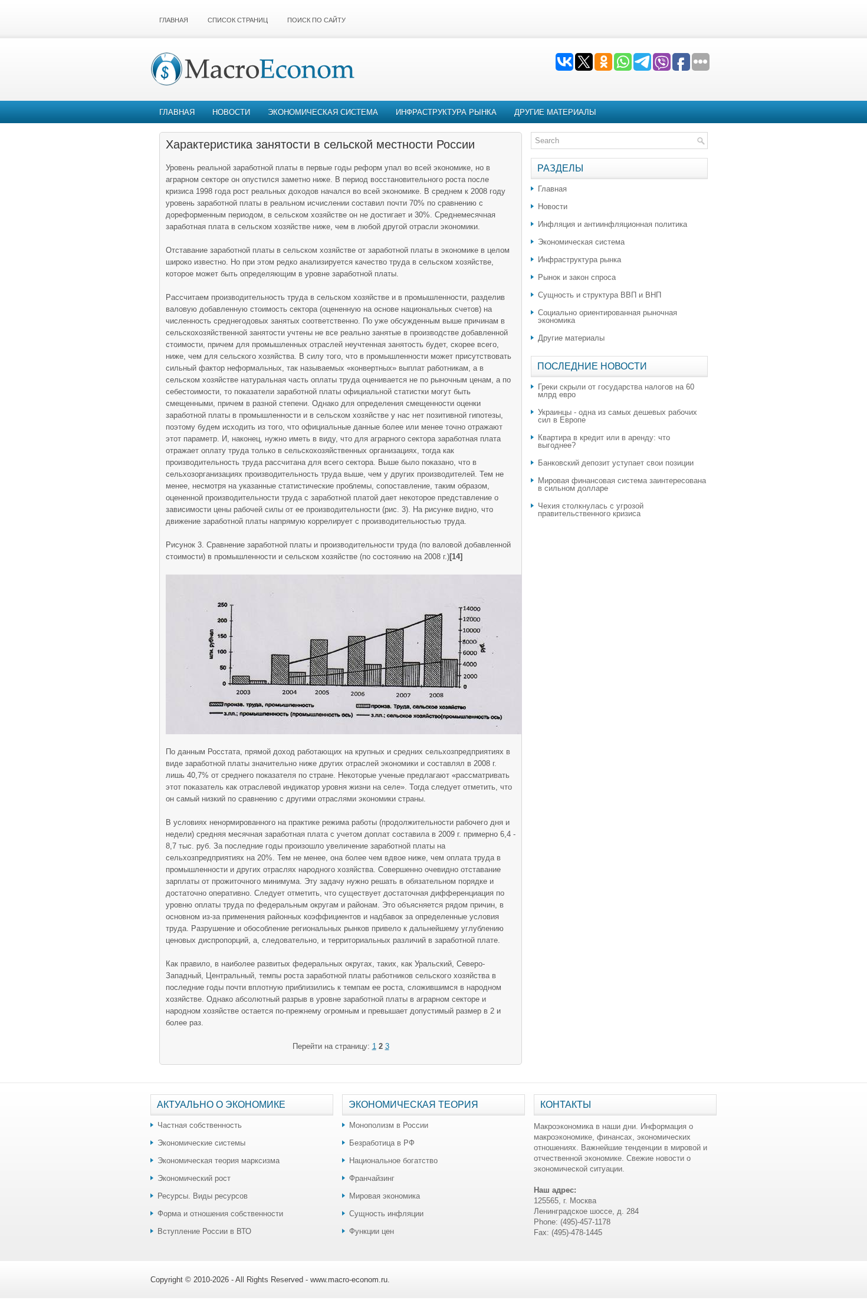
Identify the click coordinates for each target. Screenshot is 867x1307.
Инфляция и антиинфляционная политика (612, 224)
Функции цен (371, 1231)
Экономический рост (194, 1178)
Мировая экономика (384, 1196)
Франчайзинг (372, 1178)
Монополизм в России (388, 1125)
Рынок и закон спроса (577, 277)
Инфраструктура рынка (446, 112)
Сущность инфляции (386, 1213)
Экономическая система (323, 112)
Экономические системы (201, 1142)
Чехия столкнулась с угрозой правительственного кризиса (590, 509)
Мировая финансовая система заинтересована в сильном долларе (622, 484)
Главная (173, 20)
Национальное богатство (393, 1160)
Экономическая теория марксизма (218, 1160)
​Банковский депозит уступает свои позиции (616, 462)
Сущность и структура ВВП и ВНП (599, 295)
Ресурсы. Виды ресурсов (202, 1196)
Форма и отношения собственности (220, 1213)
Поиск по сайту (316, 20)
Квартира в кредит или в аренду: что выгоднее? (604, 441)
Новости (231, 112)
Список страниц (238, 20)
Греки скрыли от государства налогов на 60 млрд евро (616, 390)
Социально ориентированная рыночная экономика (607, 316)
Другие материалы (555, 112)
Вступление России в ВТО (204, 1231)
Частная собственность (199, 1125)
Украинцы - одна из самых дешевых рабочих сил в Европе (617, 416)
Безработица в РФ (382, 1142)
